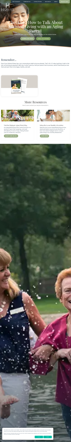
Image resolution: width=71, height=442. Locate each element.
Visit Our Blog (11, 136)
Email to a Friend (43, 38)
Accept (39, 436)
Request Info (64, 1)
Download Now (27, 38)
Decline (47, 436)
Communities (26, 1)
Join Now (44, 136)
